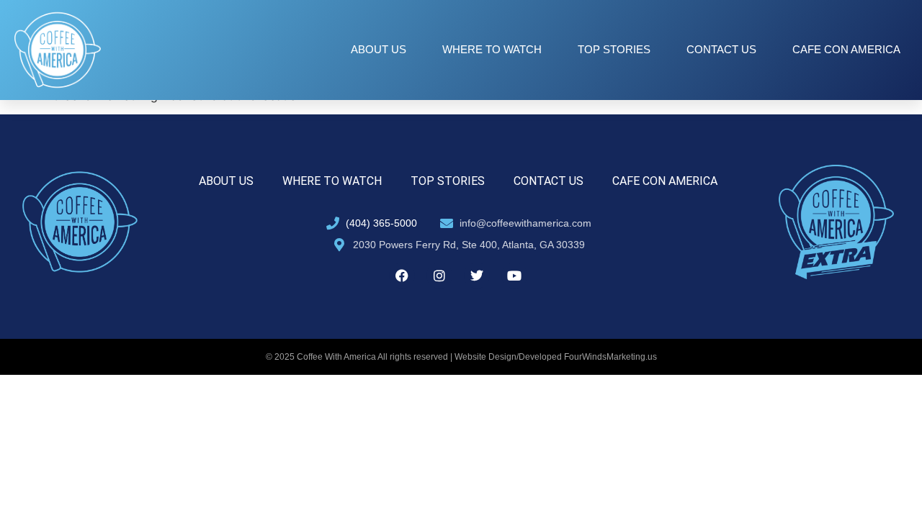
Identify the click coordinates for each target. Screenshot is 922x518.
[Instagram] (439, 275)
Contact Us (721, 49)
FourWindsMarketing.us (610, 357)
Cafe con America (846, 49)
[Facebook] (402, 275)
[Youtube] (514, 275)
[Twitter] (477, 275)
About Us (378, 49)
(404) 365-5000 (381, 223)
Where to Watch (492, 49)
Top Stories (614, 49)
